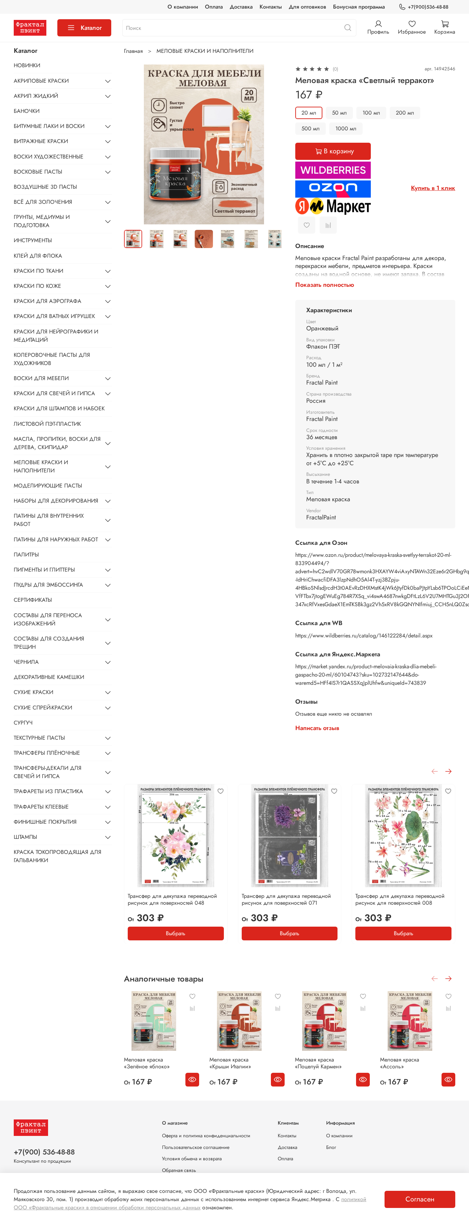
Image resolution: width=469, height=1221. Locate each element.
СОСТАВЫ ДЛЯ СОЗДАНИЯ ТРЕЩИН (49, 643)
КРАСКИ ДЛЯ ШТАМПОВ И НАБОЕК (59, 408)
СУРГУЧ (23, 723)
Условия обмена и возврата (192, 1158)
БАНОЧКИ (26, 111)
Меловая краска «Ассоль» (400, 1063)
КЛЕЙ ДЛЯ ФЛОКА (38, 256)
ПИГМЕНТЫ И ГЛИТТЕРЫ (44, 570)
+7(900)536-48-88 (428, 6)
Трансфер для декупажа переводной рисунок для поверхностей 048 (172, 899)
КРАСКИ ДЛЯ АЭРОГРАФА (47, 301)
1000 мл (345, 128)
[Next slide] (273, 144)
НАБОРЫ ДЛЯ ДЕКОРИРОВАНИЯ (56, 501)
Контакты (271, 7)
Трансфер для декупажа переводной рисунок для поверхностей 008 (400, 899)
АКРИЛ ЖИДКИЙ (36, 96)
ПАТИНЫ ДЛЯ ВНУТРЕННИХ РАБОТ (49, 520)
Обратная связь (179, 1170)
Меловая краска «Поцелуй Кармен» (318, 1063)
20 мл (308, 113)
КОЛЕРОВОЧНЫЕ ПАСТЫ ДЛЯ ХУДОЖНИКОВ (52, 359)
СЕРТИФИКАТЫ (33, 600)
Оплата (214, 7)
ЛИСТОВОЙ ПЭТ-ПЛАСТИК (47, 424)
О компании (183, 7)
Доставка (241, 7)
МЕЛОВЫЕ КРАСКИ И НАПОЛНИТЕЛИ (205, 51)
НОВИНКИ (27, 65)
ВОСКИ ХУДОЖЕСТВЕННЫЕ (48, 157)
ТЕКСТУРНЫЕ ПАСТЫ (39, 738)
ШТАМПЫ (25, 837)
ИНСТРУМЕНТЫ (33, 240)
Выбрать (176, 933)
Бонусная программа (359, 7)
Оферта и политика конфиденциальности (206, 1135)
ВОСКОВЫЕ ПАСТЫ (38, 172)
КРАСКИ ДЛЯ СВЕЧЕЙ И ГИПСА (54, 393)
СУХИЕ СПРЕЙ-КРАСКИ (43, 708)
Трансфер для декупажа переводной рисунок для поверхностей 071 (286, 899)
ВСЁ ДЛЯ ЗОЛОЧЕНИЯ (43, 202)
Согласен (419, 1199)
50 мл (339, 113)
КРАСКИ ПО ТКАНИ (38, 271)
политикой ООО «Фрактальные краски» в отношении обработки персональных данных (190, 1203)
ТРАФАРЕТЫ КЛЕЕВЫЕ (41, 807)
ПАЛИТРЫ (26, 555)
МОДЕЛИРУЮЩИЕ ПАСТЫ (48, 486)
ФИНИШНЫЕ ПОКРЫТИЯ (45, 822)
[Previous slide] (135, 144)
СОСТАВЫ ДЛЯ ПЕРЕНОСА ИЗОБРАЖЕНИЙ (48, 619)
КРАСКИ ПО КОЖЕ (37, 286)
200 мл (405, 113)
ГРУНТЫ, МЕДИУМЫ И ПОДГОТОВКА (42, 221)
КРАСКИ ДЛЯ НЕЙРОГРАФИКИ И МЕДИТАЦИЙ (56, 336)
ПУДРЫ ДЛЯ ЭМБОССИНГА (48, 585)
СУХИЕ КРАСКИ (33, 692)
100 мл (371, 113)
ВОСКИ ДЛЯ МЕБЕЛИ (41, 378)
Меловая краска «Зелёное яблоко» (147, 1063)
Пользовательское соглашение (195, 1147)
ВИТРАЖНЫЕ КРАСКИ (41, 141)
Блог (331, 1147)
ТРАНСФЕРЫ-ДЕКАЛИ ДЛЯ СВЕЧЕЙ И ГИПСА (47, 772)
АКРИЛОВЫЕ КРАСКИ (41, 81)
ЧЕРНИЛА (26, 662)
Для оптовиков (307, 7)
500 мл (310, 128)
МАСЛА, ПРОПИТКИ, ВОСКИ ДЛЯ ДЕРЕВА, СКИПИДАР (57, 443)
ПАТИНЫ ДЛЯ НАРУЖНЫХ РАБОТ (56, 539)
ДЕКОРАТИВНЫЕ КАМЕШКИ (49, 677)
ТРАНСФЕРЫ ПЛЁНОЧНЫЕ (47, 753)
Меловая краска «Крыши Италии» (230, 1063)
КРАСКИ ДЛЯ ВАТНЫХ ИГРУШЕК (54, 316)
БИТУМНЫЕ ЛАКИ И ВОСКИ (49, 126)
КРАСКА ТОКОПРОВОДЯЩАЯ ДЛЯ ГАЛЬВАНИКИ (57, 856)
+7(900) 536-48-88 (44, 1152)
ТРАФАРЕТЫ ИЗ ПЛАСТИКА (48, 791)
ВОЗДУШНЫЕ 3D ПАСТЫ (45, 187)
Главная (133, 51)
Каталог (91, 27)
